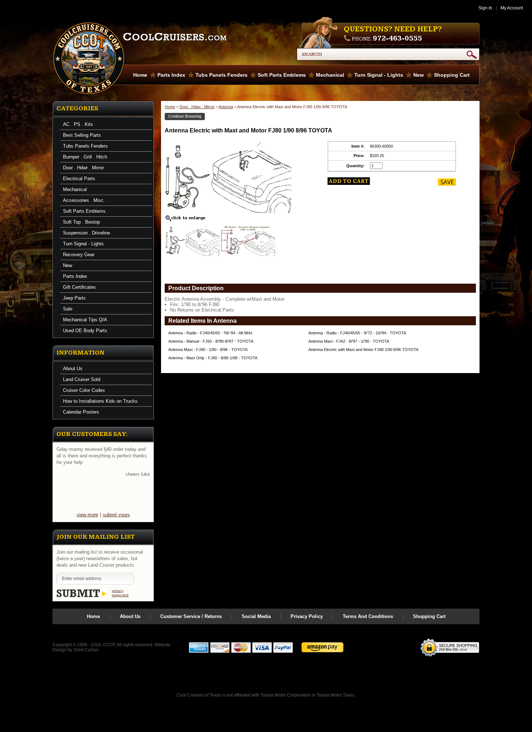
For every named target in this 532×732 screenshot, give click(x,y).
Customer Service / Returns (191, 616)
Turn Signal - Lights (378, 75)
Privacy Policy (307, 616)
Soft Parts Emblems (282, 75)
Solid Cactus (85, 649)
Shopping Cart (452, 75)
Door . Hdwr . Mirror (83, 167)
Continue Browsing (184, 116)
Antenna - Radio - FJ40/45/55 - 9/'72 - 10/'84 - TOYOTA (357, 333)
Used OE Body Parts (85, 330)
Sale (67, 309)
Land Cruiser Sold (81, 379)
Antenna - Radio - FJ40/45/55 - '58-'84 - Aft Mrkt (210, 333)
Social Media (256, 616)
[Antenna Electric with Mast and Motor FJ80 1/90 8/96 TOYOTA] (192, 241)
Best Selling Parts (82, 135)
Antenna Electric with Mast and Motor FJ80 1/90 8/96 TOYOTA (363, 349)
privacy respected (120, 593)
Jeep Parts (74, 298)
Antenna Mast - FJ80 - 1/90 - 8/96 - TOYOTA (208, 349)
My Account (512, 7)
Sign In (485, 7)
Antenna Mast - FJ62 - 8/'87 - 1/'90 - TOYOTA (348, 341)
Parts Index (171, 75)
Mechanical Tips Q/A (85, 319)
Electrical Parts (79, 178)
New (418, 75)
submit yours (116, 514)
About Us (73, 368)
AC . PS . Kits (78, 124)
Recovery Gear (78, 254)
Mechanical (330, 75)
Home (140, 75)
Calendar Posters (81, 412)
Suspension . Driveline (86, 233)
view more (87, 514)
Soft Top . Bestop (81, 222)
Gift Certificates (79, 287)
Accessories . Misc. (84, 200)
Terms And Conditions (368, 616)
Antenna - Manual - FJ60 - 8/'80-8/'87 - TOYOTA (210, 341)
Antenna (226, 107)
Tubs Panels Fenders (221, 75)
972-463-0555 (397, 38)
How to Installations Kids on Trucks (100, 401)
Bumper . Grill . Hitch (85, 157)
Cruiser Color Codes (84, 390)
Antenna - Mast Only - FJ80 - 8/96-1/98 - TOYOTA (212, 358)
